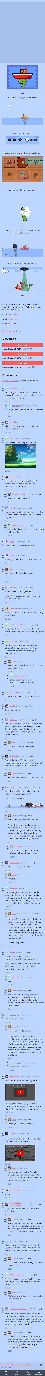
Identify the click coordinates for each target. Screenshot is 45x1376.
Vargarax (13, 720)
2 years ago (25, 439)
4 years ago (21, 508)
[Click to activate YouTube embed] (20, 1092)
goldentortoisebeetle (18, 1309)
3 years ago (29, 525)
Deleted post (17, 525)
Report (21, 1365)
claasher (13, 388)
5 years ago (27, 608)
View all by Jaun (13, 1365)
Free (9, 1367)
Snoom (12, 952)
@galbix (14, 314)
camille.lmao (15, 692)
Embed (27, 1365)
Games (4, 1367)
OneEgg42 (14, 756)
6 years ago (26, 692)
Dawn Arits (14, 1076)
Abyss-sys (13, 587)
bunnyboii (13, 422)
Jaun (14, 661)
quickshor (14, 888)
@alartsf (13, 319)
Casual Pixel (15, 863)
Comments (38, 1374)
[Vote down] (2, 391)
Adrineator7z (15, 608)
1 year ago (22, 388)
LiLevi (12, 542)
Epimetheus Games (19, 494)
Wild (11, 569)
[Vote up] (2, 388)
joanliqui (13, 706)
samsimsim (14, 477)
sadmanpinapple (16, 625)
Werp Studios (15, 1190)
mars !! (12, 508)
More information (10, 331)
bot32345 (16, 406)
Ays (11, 1241)
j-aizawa (13, 641)
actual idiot (15, 439)
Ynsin (12, 1133)
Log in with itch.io (10, 380)
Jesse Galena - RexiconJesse (16, 1204)
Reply (7, 401)
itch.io (4, 1365)
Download (22, 345)
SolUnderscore (16, 1275)
